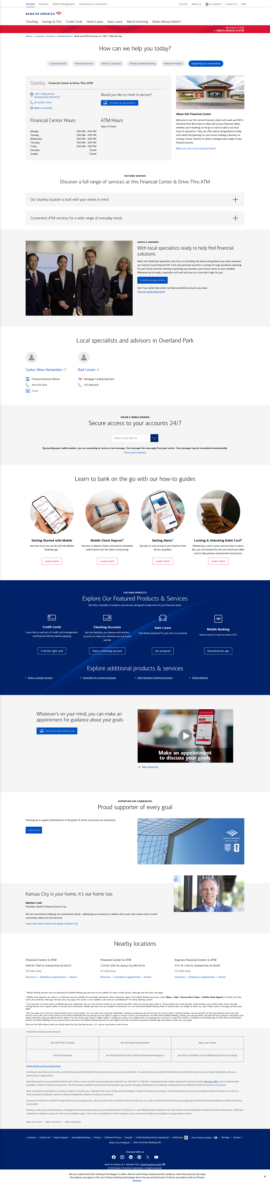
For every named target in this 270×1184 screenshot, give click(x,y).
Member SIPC (211, 1081)
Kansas (51, 36)
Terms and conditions (135, 452)
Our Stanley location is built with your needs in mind (135, 200)
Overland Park (64, 36)
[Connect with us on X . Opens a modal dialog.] (148, 1157)
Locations (39, 36)
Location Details (57, 63)
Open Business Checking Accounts (155, 677)
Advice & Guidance (111, 63)
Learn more (52, 561)
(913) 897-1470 (42, 102)
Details (73, 976)
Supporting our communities (206, 63)
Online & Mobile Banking (142, 63)
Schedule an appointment (118, 103)
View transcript (150, 767)
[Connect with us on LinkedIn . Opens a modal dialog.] (131, 1157)
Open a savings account (40, 677)
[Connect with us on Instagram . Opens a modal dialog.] (122, 1157)
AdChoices (177, 1137)
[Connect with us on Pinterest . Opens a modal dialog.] (139, 1157)
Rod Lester (86, 369)
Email (35, 390)
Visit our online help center (151, 291)
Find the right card (52, 651)
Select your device (125, 438)
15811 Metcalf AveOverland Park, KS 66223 (47, 95)
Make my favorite (43, 108)
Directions (31, 976)
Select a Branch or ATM (230, 30)
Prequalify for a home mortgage (99, 677)
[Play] (185, 736)
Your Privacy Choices (201, 1137)
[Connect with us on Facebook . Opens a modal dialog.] (114, 1157)
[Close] (265, 1176)
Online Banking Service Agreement (43, 1066)
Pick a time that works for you (60, 730)
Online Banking (200, 677)
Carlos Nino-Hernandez (44, 369)
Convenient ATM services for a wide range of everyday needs (135, 218)
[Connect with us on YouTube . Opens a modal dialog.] (156, 1157)
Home (29, 36)
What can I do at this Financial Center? (196, 148)
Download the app (218, 651)
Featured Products (173, 63)
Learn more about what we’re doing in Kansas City (52, 923)
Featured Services (84, 63)
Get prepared (162, 651)
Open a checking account (107, 651)
